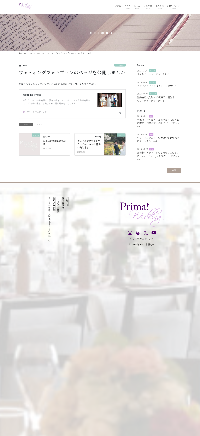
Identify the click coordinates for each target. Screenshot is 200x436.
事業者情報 (62, 203)
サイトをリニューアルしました (153, 74)
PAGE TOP (192, 420)
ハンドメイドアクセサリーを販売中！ (157, 85)
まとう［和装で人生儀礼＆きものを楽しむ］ (49, 220)
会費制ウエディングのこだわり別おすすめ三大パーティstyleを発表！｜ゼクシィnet (158, 156)
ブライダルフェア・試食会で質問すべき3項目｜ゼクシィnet (158, 139)
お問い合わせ (53, 204)
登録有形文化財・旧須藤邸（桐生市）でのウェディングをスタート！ (158, 99)
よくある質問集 (58, 205)
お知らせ (67, 201)
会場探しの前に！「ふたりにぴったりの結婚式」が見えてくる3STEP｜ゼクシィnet (158, 123)
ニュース (120, 65)
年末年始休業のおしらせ (54, 142)
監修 (150, 116)
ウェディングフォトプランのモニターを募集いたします (89, 144)
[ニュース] (29, 144)
